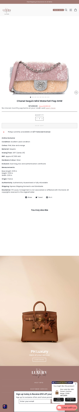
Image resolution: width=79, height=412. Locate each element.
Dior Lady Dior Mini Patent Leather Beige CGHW (67, 391)
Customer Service (39, 389)
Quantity (39, 115)
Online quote (58, 10)
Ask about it (70, 399)
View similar (58, 399)
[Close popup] (75, 384)
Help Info (39, 382)
